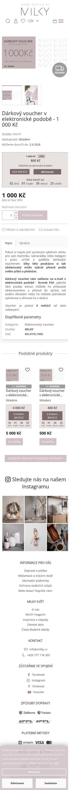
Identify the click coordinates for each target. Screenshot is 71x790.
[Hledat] (8, 21)
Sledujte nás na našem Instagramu (39, 483)
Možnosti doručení (14, 207)
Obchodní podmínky (35, 581)
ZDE (56, 763)
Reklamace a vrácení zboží (35, 576)
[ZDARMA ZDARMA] (19, 375)
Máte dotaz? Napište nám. (35, 591)
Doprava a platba (35, 570)
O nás (35, 609)
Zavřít (23, 226)
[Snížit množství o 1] (16, 217)
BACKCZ (19, 171)
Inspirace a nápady (35, 619)
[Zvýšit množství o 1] (16, 213)
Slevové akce (35, 624)
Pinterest (38, 686)
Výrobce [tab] (24, 243)
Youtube (38, 692)
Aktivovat (47, 172)
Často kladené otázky (35, 629)
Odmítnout (17, 783)
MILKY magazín (35, 614)
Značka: (11, 134)
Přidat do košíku (32, 215)
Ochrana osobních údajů (35, 585)
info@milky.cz (38, 649)
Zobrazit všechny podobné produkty (35, 458)
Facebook (38, 674)
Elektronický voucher (39, 324)
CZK (31, 21)
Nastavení (34, 772)
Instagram (38, 680)
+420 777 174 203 (38, 655)
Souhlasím (51, 783)
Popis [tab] (8, 243)
